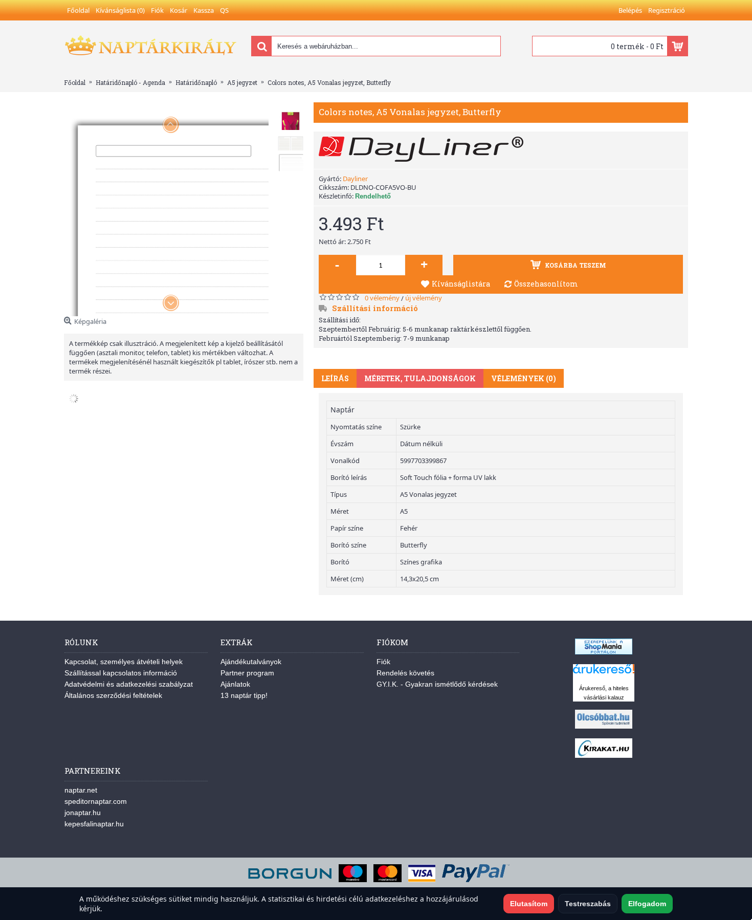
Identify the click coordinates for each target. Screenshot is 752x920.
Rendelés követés (405, 673)
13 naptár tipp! (244, 695)
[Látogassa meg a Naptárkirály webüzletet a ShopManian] (603, 651)
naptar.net (80, 790)
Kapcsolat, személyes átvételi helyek (123, 662)
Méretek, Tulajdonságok (420, 378)
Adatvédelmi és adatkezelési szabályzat (128, 684)
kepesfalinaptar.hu (94, 824)
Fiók (383, 662)
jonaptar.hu (82, 812)
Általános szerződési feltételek (113, 695)
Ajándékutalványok (250, 662)
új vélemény (423, 297)
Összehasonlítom (546, 284)
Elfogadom (647, 904)
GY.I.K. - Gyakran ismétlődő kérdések (437, 684)
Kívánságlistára (461, 284)
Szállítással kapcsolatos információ (120, 673)
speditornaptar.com (95, 801)
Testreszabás (588, 904)
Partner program (247, 673)
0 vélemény (382, 297)
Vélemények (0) (523, 378)
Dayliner (355, 178)
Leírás (335, 378)
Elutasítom (528, 904)
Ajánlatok (235, 684)
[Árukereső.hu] (603, 673)
